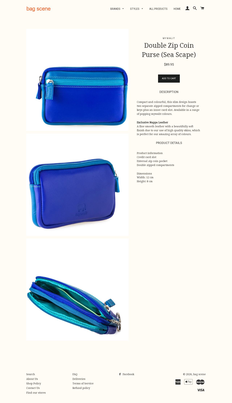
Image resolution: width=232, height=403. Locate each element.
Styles (135, 8)
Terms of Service (83, 383)
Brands (115, 8)
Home (177, 8)
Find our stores (36, 392)
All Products (158, 8)
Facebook (128, 374)
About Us (32, 379)
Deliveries (78, 379)
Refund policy (81, 388)
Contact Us (33, 388)
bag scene (199, 374)
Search (30, 374)
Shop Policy (33, 383)
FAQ (74, 374)
